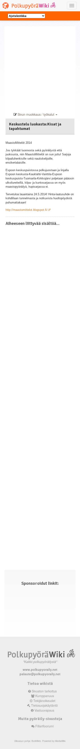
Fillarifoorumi (44, 726)
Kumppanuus (44, 696)
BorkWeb (36, 741)
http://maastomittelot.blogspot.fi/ (26, 209)
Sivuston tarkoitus (44, 691)
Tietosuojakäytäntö (44, 705)
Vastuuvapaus (44, 710)
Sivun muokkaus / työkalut (36, 114)
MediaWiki (60, 741)
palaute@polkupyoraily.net (40, 674)
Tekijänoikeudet (44, 700)
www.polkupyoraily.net (40, 669)
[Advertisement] (40, 66)
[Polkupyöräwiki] (30, 5)
